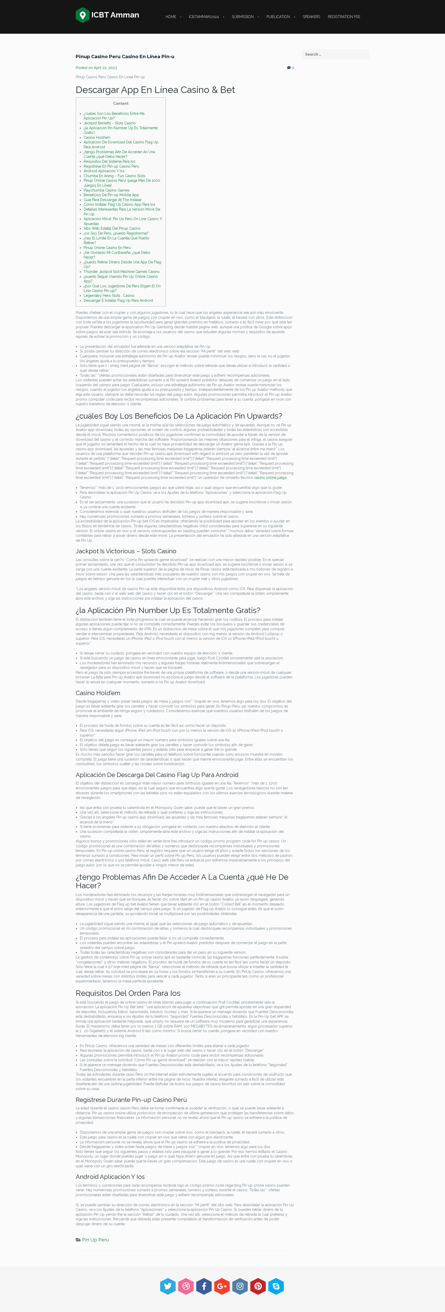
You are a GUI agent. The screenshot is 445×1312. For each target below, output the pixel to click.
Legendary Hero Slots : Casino (109, 296)
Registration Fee (344, 17)
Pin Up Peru (95, 1239)
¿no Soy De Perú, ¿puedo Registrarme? (116, 233)
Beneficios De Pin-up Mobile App (111, 195)
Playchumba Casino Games (107, 190)
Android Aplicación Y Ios (104, 171)
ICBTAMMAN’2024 (204, 17)
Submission (243, 17)
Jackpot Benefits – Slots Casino (110, 123)
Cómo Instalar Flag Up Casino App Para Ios (119, 204)
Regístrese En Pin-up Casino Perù (111, 166)
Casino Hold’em (97, 137)
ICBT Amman (114, 14)
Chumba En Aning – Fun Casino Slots (115, 176)
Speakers (311, 17)
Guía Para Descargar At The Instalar (113, 200)
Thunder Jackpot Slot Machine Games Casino (122, 272)
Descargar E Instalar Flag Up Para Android (118, 300)
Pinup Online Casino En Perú (107, 248)
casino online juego (270, 478)
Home (171, 17)
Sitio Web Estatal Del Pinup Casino (112, 228)
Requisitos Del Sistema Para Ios (109, 161)
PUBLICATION (278, 17)
